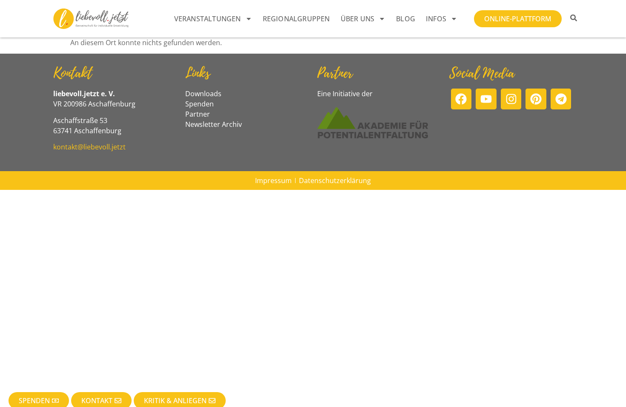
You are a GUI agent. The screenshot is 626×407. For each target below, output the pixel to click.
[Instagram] (511, 99)
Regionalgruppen (296, 18)
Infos (436, 18)
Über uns (358, 18)
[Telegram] (561, 99)
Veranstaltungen (207, 18)
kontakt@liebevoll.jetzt (89, 147)
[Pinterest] (535, 99)
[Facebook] (461, 99)
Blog (405, 18)
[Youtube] (486, 99)
